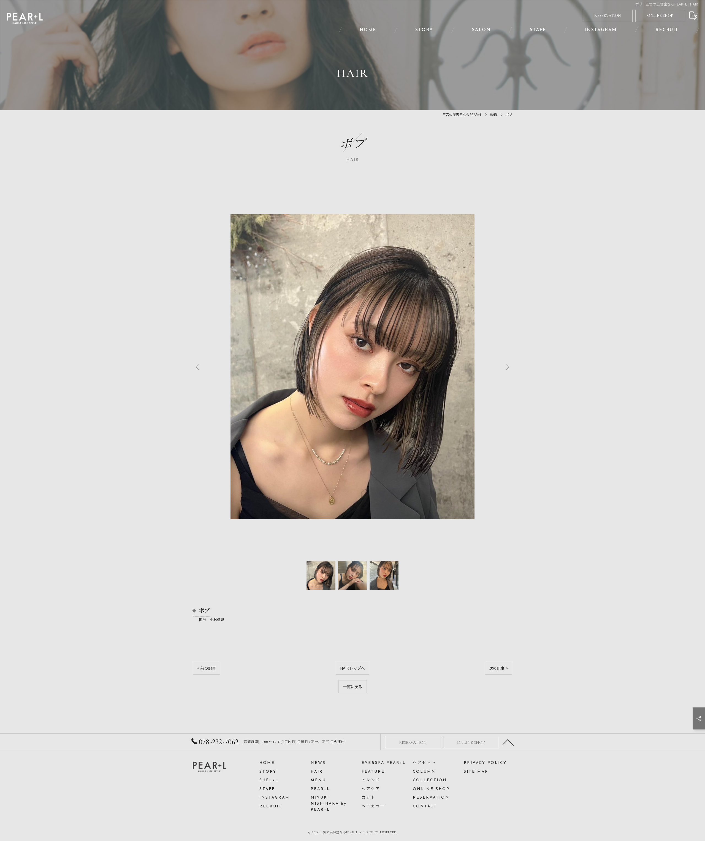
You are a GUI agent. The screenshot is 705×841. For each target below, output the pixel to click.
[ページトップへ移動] (508, 741)
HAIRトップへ (352, 668)
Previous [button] (199, 366)
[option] (352, 367)
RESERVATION (607, 15)
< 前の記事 (206, 668)
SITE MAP (476, 772)
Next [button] (506, 366)
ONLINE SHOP (660, 15)
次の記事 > (498, 668)
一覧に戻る (352, 686)
